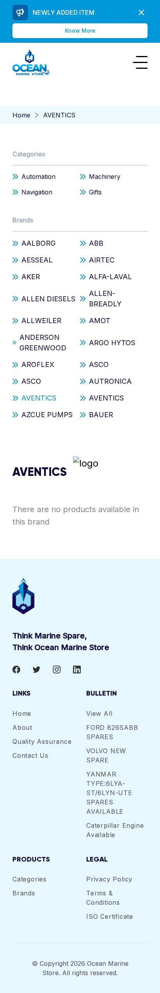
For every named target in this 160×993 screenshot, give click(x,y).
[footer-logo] (80, 596)
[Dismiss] (141, 12)
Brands (22, 220)
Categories (28, 154)
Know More (80, 30)
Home (21, 115)
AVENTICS (59, 115)
